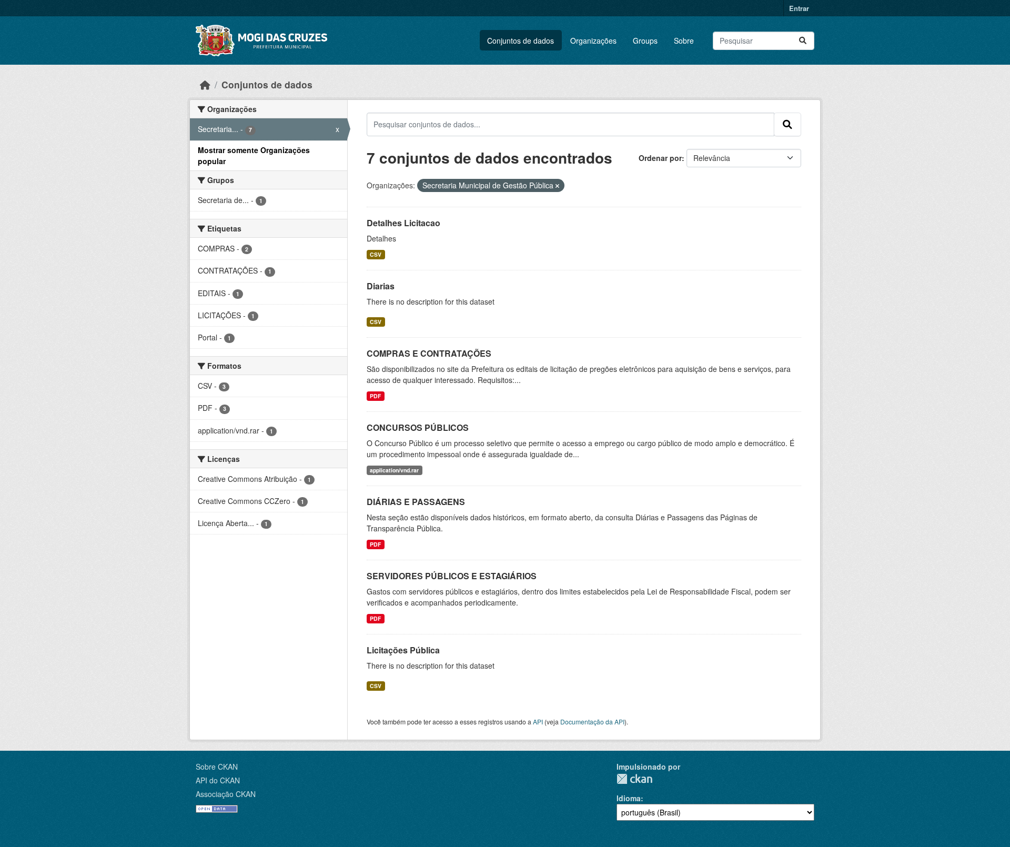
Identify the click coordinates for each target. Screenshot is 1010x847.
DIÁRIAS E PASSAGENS (416, 502)
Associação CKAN (226, 794)
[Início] (205, 84)
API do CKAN (218, 780)
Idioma (629, 798)
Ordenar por (660, 158)
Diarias (381, 286)
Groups (645, 40)
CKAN (634, 778)
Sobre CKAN (217, 766)
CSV (375, 254)
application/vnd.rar (394, 470)
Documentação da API (592, 721)
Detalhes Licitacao (403, 223)
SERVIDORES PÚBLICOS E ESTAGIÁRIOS (452, 576)
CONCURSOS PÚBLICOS (418, 427)
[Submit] (802, 41)
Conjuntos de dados (520, 40)
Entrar (799, 8)
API (538, 721)
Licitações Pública (403, 650)
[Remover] (557, 186)
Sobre (684, 40)
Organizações (593, 40)
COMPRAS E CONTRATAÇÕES (429, 353)
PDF (375, 396)
